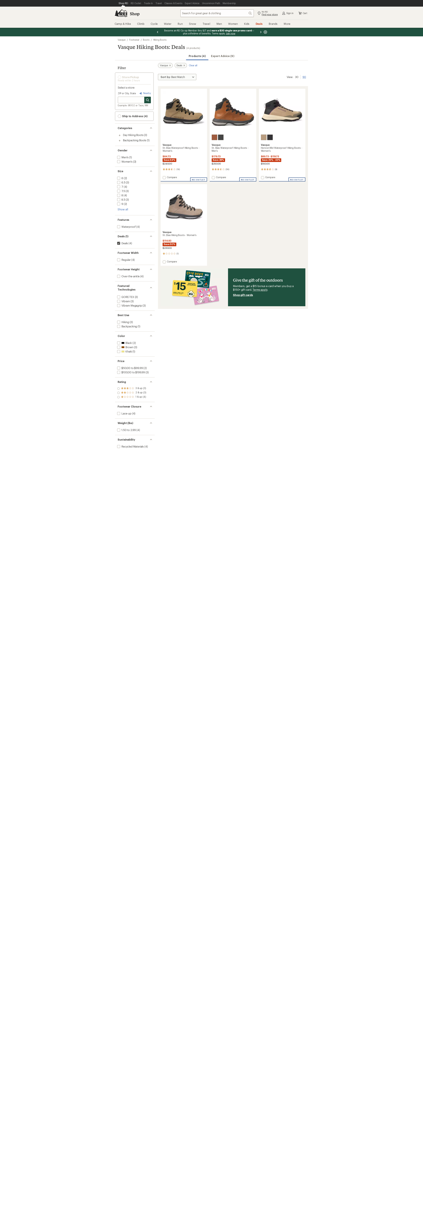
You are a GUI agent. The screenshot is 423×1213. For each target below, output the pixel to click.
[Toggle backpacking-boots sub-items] (120, 141)
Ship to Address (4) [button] (134, 116)
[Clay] (214, 137)
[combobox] (217, 13)
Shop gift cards (243, 294)
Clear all (193, 65)
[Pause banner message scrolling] (265, 32)
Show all (123, 209)
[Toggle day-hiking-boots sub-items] (120, 135)
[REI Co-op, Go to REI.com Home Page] (121, 13)
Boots (146, 39)
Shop (134, 13)
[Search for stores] (147, 100)
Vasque (122, 39)
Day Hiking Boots (133, 135)
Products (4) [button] (197, 56)
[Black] (221, 137)
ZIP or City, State (127, 93)
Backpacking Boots (134, 140)
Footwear (134, 39)
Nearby (147, 93)
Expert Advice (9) (222, 56)
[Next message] (261, 32)
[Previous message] (158, 32)
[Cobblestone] (264, 137)
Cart (305, 13)
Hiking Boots (160, 39)
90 (304, 76)
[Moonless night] (270, 137)
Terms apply (259, 289)
